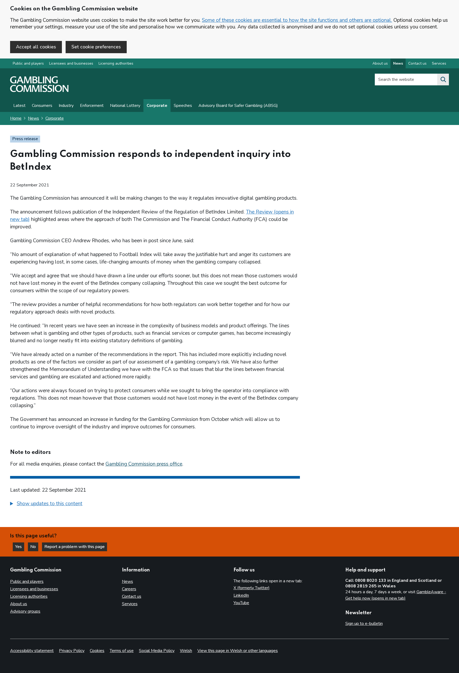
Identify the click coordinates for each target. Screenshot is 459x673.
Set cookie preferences (96, 47)
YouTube (241, 603)
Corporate (157, 105)
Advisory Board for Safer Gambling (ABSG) (238, 105)
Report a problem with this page (74, 547)
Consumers (42, 105)
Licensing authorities (116, 63)
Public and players (28, 63)
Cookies (97, 651)
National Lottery (125, 105)
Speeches (183, 105)
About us (380, 63)
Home (16, 118)
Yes (19, 547)
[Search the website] (443, 79)
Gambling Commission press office (143, 464)
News (398, 63)
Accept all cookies (36, 47)
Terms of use (122, 651)
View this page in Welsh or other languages (237, 651)
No (34, 547)
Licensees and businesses (71, 63)
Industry (66, 105)
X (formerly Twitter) (251, 588)
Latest (19, 105)
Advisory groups (25, 611)
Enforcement (92, 105)
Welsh (186, 651)
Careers (129, 589)
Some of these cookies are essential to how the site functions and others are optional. (297, 20)
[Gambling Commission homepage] (39, 91)
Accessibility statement (32, 651)
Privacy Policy (71, 651)
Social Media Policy (157, 651)
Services (439, 63)
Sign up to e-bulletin (364, 623)
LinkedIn (241, 595)
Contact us (417, 63)
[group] (155, 504)
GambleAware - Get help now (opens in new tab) (395, 595)
